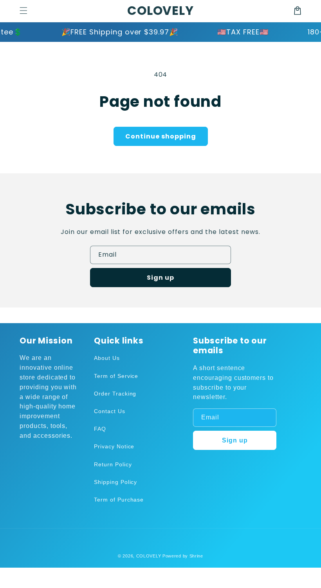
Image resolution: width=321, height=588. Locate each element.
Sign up (160, 277)
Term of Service (116, 376)
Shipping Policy (115, 482)
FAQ (100, 429)
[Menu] (23, 10)
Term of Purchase (119, 499)
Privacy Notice (114, 446)
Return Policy (113, 464)
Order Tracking (115, 393)
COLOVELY (148, 556)
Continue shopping (160, 136)
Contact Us (109, 411)
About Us (107, 358)
